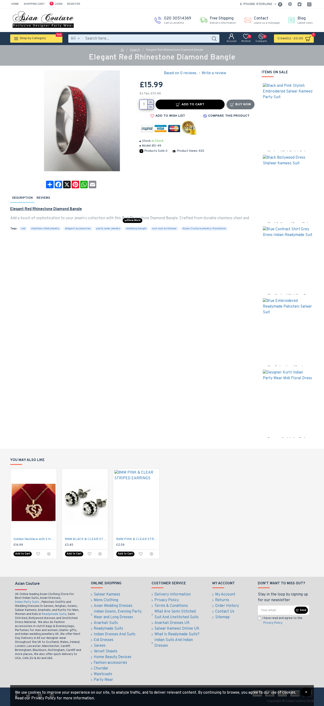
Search (135, 50)
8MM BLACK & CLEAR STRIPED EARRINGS (86, 539)
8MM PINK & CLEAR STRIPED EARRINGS (137, 539)
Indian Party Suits (27, 602)
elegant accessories (78, 229)
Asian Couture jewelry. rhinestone (204, 229)
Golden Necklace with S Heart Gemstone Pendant (35, 539)
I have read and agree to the (282, 620)
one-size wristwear (164, 229)
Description (22, 198)
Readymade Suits (54, 614)
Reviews (43, 198)
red (23, 229)
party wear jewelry (108, 229)
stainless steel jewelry (45, 229)
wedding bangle (136, 229)
